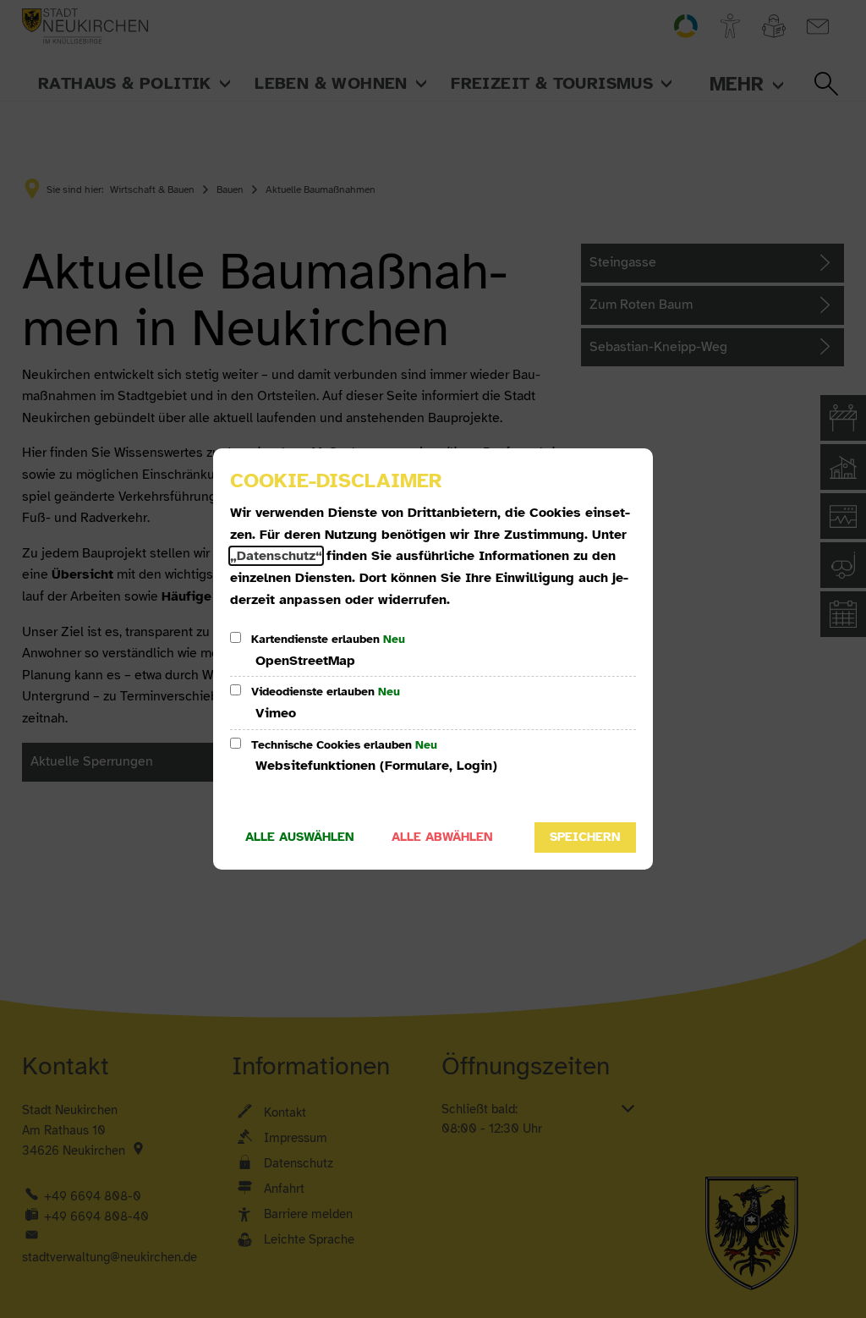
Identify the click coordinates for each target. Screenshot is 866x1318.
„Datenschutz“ (276, 555)
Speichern (585, 836)
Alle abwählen (442, 836)
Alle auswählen (299, 836)
